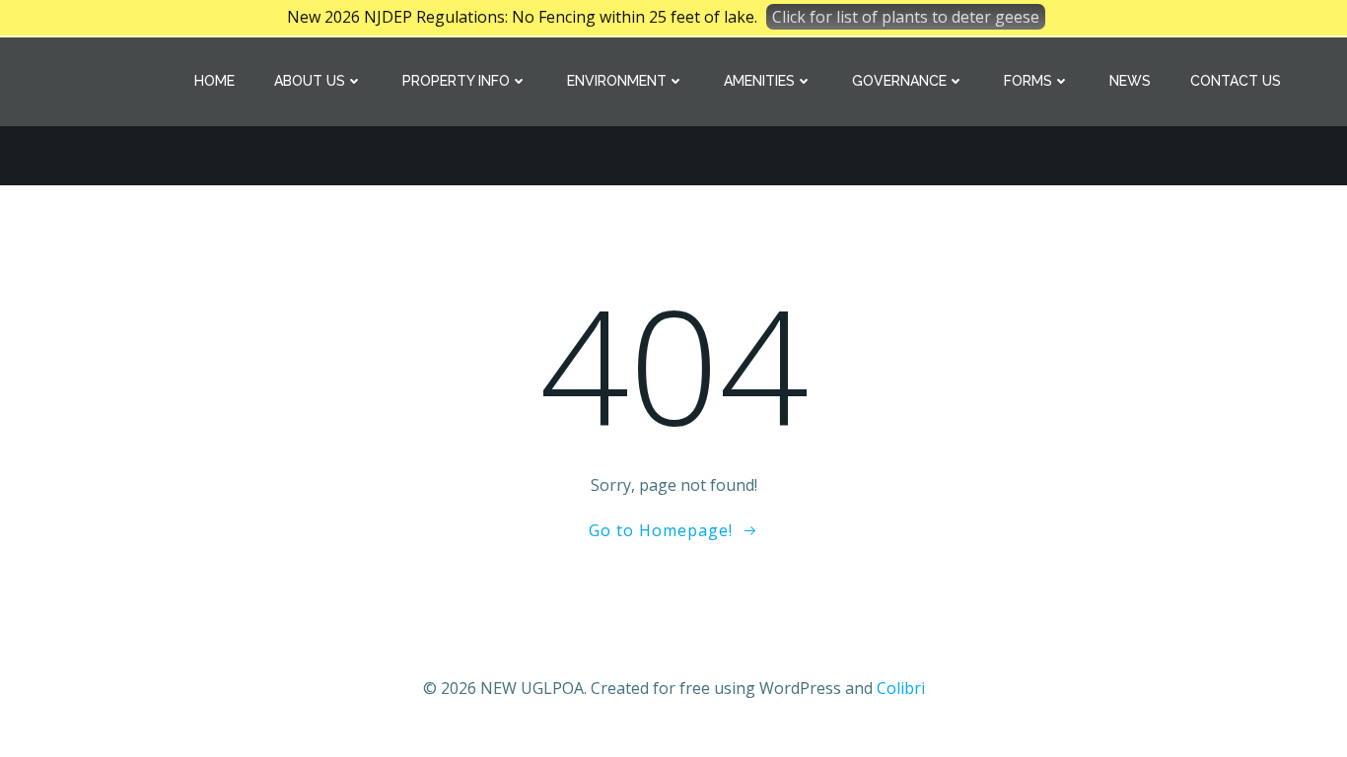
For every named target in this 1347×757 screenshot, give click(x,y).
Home (214, 81)
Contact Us (1235, 81)
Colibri (901, 688)
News (1130, 81)
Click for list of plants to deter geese (905, 17)
